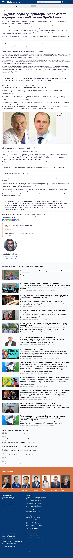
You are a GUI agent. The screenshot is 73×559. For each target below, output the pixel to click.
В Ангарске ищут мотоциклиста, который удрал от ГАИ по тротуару (18, 442)
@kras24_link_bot (35, 511)
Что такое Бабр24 (32, 540)
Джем (6, 228)
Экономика (36, 358)
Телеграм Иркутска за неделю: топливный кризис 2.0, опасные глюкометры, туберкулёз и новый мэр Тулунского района (45, 363)
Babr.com (14, 2)
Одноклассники (9, 230)
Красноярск (47, 358)
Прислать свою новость (32, 528)
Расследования (38, 290)
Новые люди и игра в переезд (32, 349)
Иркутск (32, 10)
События (36, 276)
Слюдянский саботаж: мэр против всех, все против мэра (43, 311)
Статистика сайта (32, 545)
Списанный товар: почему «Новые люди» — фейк (40, 283)
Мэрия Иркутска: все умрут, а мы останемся (37, 403)
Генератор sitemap (34, 556)
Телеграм (7, 226)
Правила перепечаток (34, 535)
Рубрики (16, 6)
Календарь (31, 549)
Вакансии (30, 542)
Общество (36, 399)
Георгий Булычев (10, 10)
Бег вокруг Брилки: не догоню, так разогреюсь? (39, 337)
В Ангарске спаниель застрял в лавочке (12, 458)
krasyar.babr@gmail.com (37, 512)
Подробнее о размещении (8, 546)
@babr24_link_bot (11, 497)
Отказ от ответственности (34, 533)
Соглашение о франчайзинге (35, 537)
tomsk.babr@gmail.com (36, 525)
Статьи (34, 6)
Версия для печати (35, 216)
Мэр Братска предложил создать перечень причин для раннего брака (19, 450)
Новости (39, 6)
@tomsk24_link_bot (36, 523)
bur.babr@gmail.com (36, 500)
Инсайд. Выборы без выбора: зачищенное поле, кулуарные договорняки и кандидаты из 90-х (44, 297)
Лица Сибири (7, 471)
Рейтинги (28, 6)
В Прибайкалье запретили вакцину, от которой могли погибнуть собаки (19, 433)
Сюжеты (11, 6)
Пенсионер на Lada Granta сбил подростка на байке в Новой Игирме (19, 454)
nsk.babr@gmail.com (36, 519)
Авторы (22, 6)
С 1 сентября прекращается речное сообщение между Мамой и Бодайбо (20, 438)
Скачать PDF (44, 216)
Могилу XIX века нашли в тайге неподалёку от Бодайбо (15, 463)
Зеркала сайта (32, 551)
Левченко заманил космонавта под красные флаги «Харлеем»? (45, 390)
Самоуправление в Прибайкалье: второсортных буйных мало (45, 377)
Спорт (40, 410)
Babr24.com (19, 10)
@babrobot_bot (11, 536)
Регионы (5, 6)
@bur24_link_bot (35, 498)
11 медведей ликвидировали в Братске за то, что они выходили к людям (19, 446)
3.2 (11, 556)
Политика (26, 10)
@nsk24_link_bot (35, 517)
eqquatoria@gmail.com (12, 538)
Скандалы (36, 319)
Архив (44, 6)
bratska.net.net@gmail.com (13, 504)
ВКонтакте (8, 229)
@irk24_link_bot (35, 505)
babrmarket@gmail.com (13, 543)
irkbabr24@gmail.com (9, 235)
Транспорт (38, 425)
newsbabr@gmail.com (12, 498)
